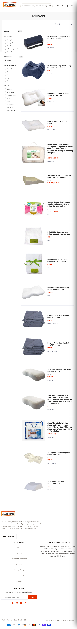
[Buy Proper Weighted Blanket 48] (33, 319)
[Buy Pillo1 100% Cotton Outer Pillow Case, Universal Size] (33, 236)
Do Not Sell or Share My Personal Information (60, 620)
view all (20, 31)
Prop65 (19, 581)
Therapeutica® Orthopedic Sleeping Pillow (58, 454)
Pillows (8, 60)
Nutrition (9, 46)
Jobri (8, 98)
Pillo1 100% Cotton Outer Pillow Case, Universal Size (58, 233)
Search (19, 547)
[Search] (50, 6)
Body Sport (10, 89)
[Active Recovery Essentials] (8, 515)
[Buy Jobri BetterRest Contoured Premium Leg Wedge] (33, 181)
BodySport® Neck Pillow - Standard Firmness (58, 94)
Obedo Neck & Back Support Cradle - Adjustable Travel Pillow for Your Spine (59, 204)
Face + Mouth (10, 75)
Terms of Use (19, 575)
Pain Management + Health (14, 49)
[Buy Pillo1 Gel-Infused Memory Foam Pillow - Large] (33, 292)
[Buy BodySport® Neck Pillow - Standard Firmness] (33, 97)
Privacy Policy (19, 570)
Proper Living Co (11, 104)
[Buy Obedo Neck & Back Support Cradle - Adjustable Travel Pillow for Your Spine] (33, 208)
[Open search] (58, 6)
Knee (8, 81)
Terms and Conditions (19, 559)
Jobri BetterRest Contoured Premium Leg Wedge (59, 176)
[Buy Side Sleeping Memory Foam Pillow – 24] (33, 375)
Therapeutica (10, 110)
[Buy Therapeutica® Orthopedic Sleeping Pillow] (33, 458)
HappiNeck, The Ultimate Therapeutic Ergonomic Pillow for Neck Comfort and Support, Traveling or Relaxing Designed (60, 149)
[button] (13, 603)
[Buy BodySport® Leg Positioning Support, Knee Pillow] (33, 70)
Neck (8, 72)
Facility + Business (12, 43)
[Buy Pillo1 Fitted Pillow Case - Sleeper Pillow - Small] (33, 264)
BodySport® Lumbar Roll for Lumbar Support (59, 38)
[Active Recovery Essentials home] (10, 5)
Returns (19, 564)
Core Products (11, 95)
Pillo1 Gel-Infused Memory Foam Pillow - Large (58, 288)
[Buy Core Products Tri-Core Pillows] (33, 125)
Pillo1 (8, 101)
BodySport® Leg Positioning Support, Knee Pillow (59, 67)
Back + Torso (10, 69)
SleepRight (9, 107)
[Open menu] (72, 6)
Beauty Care (10, 40)
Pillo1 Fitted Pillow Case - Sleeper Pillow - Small (58, 261)
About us (19, 553)
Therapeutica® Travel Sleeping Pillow (56, 482)
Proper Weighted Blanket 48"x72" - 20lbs (58, 344)
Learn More (8, 536)
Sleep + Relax (10, 52)
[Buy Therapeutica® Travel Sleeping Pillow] (33, 485)
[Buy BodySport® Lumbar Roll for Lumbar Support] (33, 42)
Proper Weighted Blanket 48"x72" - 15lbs (58, 316)
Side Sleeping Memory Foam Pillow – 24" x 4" (59, 370)
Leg (7, 78)
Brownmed (10, 92)
